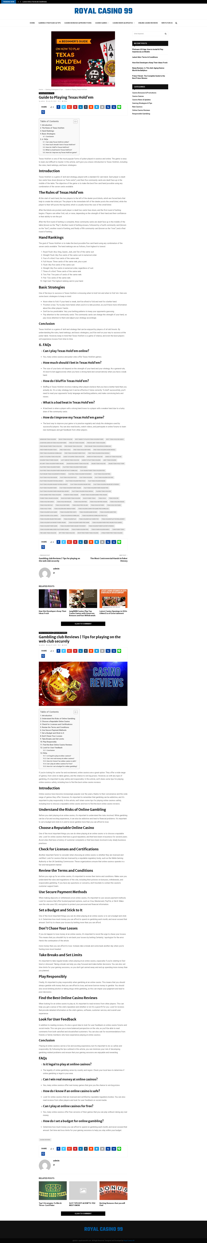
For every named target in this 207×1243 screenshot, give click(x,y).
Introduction (47, 125)
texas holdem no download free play (94, 515)
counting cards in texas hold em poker (53, 442)
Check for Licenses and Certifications (57, 724)
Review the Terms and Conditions (55, 727)
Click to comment (83, 624)
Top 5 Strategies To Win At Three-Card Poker (50, 1204)
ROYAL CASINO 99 (103, 11)
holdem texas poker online (49, 460)
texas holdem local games (49, 515)
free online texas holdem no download (98, 446)
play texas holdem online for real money (53, 484)
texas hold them (45, 508)
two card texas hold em (48, 533)
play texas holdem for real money (51, 481)
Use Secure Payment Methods (54, 730)
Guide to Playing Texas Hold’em (73, 456)
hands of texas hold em (113, 456)
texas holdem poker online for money (73, 526)
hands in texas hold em (94, 456)
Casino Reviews (45, 1139)
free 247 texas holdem (76, 442)
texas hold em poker (62, 505)
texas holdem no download (70, 515)
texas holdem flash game (48, 512)
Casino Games (101, 23)
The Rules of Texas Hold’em (53, 128)
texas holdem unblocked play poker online (54, 529)
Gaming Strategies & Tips (49, 23)
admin (43, 101)
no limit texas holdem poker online (52, 463)
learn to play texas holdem (91, 460)
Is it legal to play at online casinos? (59, 756)
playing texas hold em (103, 491)
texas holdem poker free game (79, 522)
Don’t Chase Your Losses (52, 736)
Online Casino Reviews (148, 23)
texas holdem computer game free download (93, 508)
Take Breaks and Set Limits (53, 739)
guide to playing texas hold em (50, 456)
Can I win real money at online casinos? (60, 758)
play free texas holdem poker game (74, 467)
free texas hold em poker (81, 449)
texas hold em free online (98, 501)
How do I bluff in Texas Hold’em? (57, 147)
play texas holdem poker (48, 488)
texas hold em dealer (64, 501)
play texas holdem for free (104, 477)
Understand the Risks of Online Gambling (58, 719)
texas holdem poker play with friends (101, 526)
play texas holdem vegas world (82, 491)
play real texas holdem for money (80, 474)
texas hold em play (46, 505)
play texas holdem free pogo (75, 481)
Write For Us (167, 23)
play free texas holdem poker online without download (58, 470)
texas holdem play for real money (113, 519)
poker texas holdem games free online (94, 494)
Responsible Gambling (60, 632)
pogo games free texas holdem (50, 494)
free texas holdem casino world (104, 449)
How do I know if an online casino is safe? (61, 761)
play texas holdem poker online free (96, 488)
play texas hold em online (48, 477)
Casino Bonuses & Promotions (78, 23)
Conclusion (50, 136)
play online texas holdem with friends (53, 474)
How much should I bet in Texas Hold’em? (60, 145)
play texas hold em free (102, 474)
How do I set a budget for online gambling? (62, 766)
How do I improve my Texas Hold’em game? (61, 152)
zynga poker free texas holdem (111, 533)
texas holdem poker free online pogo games (107, 522)
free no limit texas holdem (96, 442)
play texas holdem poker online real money (54, 491)
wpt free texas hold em (67, 533)
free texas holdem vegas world (98, 453)
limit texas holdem (109, 460)
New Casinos (137, 107)
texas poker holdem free (80, 529)
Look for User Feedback (52, 748)
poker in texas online (71, 494)
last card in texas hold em (70, 460)
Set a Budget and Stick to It (53, 733)
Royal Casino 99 (129, 1240)
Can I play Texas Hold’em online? (57, 142)
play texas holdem (86, 477)
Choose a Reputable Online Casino (56, 721)
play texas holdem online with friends (106, 484)
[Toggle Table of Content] (74, 122)
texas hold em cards (47, 501)
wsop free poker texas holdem (88, 533)
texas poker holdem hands (100, 529)
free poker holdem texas (48, 449)
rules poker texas (89, 498)
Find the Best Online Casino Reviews (57, 745)
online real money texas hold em (77, 463)
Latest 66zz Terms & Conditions (35, 2)
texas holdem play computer (89, 519)
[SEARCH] (165, 33)
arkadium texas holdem (48, 439)
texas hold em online (117, 501)
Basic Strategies (48, 134)
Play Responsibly (49, 742)
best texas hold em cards (115, 439)
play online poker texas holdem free (92, 470)
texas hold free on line (80, 505)
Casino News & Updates (123, 23)
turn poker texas (118, 529)
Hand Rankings (48, 131)
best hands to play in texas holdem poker (89, 439)
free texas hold (65, 449)
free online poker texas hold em (51, 446)
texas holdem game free (108, 512)
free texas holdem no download (51, 453)
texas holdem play (70, 519)
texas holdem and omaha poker (64, 508)
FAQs (45, 753)
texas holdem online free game (50, 519)
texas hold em (113, 498)
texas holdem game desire (88, 512)
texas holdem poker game (48, 526)
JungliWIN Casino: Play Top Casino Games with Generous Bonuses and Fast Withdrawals (82, 613)
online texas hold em (98, 463)
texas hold (102, 498)
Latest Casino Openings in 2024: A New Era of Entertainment (113, 612)
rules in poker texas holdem (70, 498)
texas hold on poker (114, 505)
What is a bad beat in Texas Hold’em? (59, 150)
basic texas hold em (65, 439)
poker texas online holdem (49, 498)
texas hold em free (80, 501)
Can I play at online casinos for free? (59, 764)
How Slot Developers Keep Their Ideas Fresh (149, 63)
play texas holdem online (96, 481)
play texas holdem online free (80, 484)
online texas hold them (116, 463)
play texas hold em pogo (68, 477)
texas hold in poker (97, 505)
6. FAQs (45, 139)
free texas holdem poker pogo (75, 453)
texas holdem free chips (68, 512)
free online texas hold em (73, 446)
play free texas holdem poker (50, 467)
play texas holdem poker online (70, 488)
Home (32, 23)
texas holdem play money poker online (53, 522)
